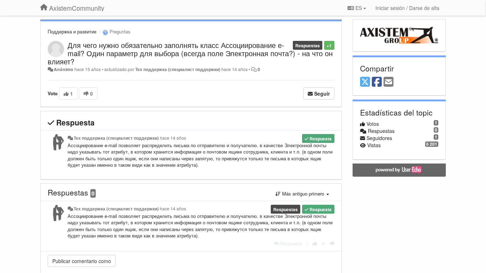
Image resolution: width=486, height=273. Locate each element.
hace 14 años (173, 138)
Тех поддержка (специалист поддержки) (177, 69)
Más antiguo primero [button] (303, 193)
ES (358, 7)
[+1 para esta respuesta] (314, 243)
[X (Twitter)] (365, 82)
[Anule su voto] (323, 243)
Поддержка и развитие (72, 31)
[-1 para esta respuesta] (332, 243)
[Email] (388, 82)
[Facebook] (377, 82)
